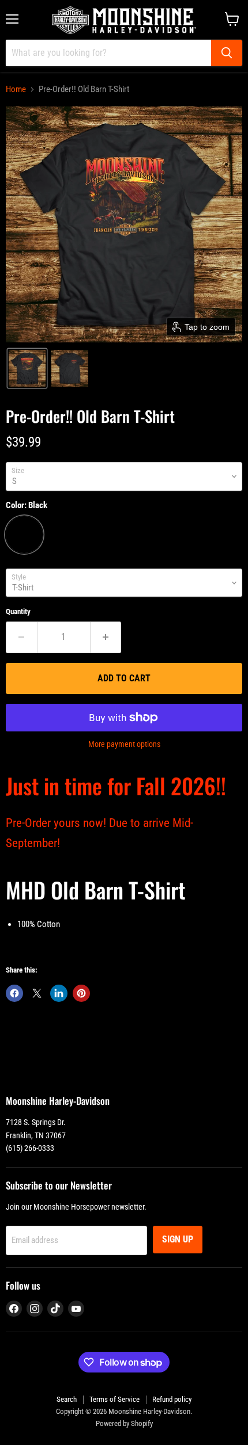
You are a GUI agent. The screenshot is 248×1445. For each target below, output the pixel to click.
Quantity (18, 611)
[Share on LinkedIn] (58, 993)
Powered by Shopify (124, 1423)
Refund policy (171, 1399)
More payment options (124, 744)
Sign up (177, 1239)
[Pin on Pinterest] (81, 993)
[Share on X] (37, 993)
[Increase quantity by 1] (106, 637)
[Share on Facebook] (14, 993)
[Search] (226, 53)
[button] (27, 368)
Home (16, 89)
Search (67, 1399)
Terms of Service (114, 1399)
